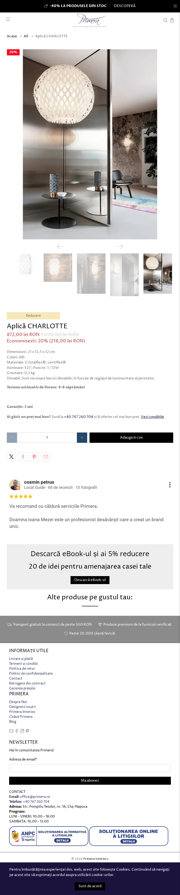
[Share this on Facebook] (22, 456)
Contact (15, 678)
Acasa (12, 36)
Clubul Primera (21, 717)
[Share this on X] (11, 456)
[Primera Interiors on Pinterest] (27, 732)
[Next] (119, 246)
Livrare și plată (21, 659)
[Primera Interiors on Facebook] (17, 732)
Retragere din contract (27, 683)
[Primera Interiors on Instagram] (22, 732)
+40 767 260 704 (78, 416)
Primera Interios (22, 712)
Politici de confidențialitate (31, 673)
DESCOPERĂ (124, 6)
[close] (175, 6)
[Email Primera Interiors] (11, 732)
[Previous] (60, 246)
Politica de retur (22, 668)
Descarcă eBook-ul (90, 580)
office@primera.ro (29, 797)
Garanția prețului (22, 688)
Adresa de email (23, 759)
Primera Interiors (95, 859)
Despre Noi (18, 702)
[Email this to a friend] (45, 456)
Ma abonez (90, 780)
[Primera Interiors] (90, 20)
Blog (12, 721)
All (26, 36)
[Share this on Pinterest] (34, 456)
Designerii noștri (22, 707)
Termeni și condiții (23, 664)
